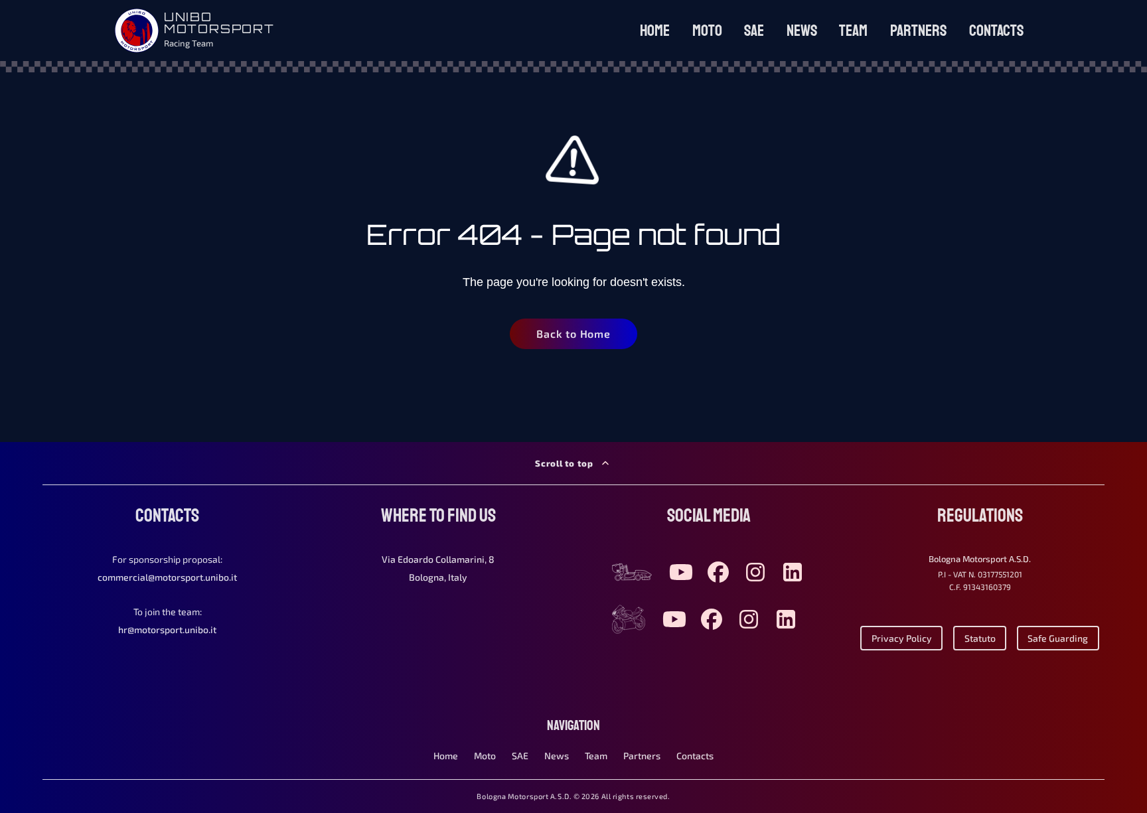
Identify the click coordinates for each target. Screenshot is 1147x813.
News (802, 30)
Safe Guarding (1058, 638)
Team (853, 30)
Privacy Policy (902, 638)
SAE (754, 30)
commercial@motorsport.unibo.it (167, 577)
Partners (918, 30)
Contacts (996, 30)
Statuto (980, 638)
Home (655, 30)
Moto (707, 30)
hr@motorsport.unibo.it (167, 629)
